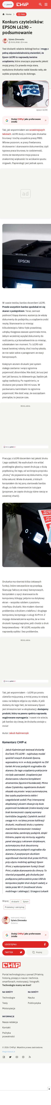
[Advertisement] (25, 426)
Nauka (31, 997)
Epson (25, 901)
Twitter (9, 952)
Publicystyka (34, 1003)
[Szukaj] (40, 4)
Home (8, 14)
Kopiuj (39, 952)
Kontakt (6, 1027)
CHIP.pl (12, 1047)
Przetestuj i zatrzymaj (14, 907)
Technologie (8, 997)
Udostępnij (11, 944)
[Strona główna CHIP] (22, 4)
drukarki (15, 901)
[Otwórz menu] (46, 4)
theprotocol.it (8, 1051)
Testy (23, 14)
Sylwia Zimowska (16, 39)
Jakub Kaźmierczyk (19, 733)
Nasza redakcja (10, 1022)
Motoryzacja (8, 1008)
